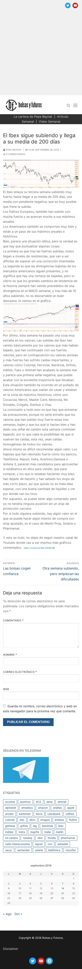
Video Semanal (49, 121)
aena (49, 801)
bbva (39, 813)
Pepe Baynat (14, 149)
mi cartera (11, 837)
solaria (39, 850)
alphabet (10, 807)
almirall (62, 801)
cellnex (70, 813)
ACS (38, 801)
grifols (24, 825)
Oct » (18, 914)
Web (6, 689)
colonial (9, 819)
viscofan (70, 850)
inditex (9, 832)
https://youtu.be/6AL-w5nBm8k (39, 548)
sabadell (62, 844)
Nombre (10, 654)
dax (22, 819)
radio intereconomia (17, 844)
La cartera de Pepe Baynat (33, 116)
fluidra (73, 819)
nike (40, 837)
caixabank (53, 813)
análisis (57, 807)
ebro (32, 819)
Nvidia (52, 837)
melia (47, 832)
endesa (59, 819)
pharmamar (68, 837)
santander (23, 850)
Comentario (13, 620)
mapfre (34, 832)
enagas (45, 819)
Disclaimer (10, 949)
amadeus (27, 807)
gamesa (10, 825)
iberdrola (47, 825)
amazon (43, 807)
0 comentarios (15, 154)
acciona (10, 801)
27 (52, 898)
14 (62, 888)
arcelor (9, 813)
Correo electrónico (20, 671)
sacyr (8, 850)
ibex (61, 825)
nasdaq (27, 837)
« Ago (7, 914)
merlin (59, 832)
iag (35, 825)
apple (70, 807)
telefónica (54, 850)
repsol (39, 844)
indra (22, 832)
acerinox (25, 801)
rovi (50, 844)
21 (62, 893)
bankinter (25, 813)
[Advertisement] (41, 54)
